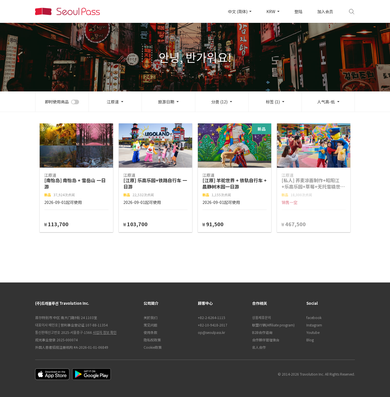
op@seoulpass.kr (211, 332)
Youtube (312, 332)
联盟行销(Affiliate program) (273, 324)
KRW (271, 11)
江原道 (113, 102)
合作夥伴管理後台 (266, 339)
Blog (310, 339)
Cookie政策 (153, 347)
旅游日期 (166, 102)
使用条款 (150, 332)
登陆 (298, 11)
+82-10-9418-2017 (212, 324)
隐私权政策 (152, 339)
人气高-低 (326, 102)
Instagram (314, 324)
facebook (313, 317)
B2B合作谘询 (262, 332)
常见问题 (150, 324)
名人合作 (259, 347)
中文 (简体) (238, 11)
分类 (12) (219, 102)
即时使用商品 (57, 102)
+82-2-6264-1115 (211, 317)
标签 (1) (273, 102)
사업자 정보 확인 (104, 332)
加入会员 (325, 11)
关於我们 (150, 317)
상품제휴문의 (261, 317)
